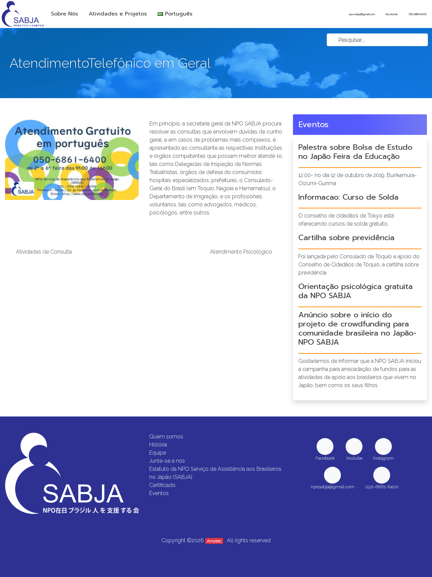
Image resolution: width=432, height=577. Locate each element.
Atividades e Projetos (118, 14)
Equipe (157, 453)
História (158, 444)
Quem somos (166, 436)
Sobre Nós (64, 14)
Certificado (162, 485)
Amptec (214, 541)
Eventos (159, 493)
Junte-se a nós (167, 461)
